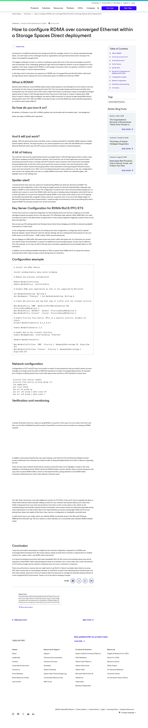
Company (90, 8)
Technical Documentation (53, 657)
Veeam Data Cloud (82, 665)
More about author (27, 607)
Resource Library (113, 661)
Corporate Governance (20, 665)
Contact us (16, 669)
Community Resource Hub (53, 677)
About (14, 653)
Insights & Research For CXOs (118, 653)
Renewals (47, 665)
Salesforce (79, 677)
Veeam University (50, 669)
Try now (109, 8)
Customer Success (50, 661)
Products (35, 8)
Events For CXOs (113, 657)
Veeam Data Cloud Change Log (55, 673)
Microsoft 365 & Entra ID (84, 673)
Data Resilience (81, 657)
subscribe (78, 641)
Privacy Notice (81, 709)
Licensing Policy (112, 709)
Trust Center (16, 681)
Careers (15, 661)
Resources (58, 8)
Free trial (128, 8)
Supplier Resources (127, 709)
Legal (103, 709)
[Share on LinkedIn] (91, 581)
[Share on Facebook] (73, 581)
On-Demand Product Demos (117, 677)
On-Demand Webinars (115, 669)
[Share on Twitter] (79, 581)
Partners (70, 8)
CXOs (80, 8)
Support (47, 653)
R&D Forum (48, 681)
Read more (126, 129)
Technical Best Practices (116, 102)
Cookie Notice (93, 709)
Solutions (46, 8)
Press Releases (17, 673)
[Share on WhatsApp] (85, 581)
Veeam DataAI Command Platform (88, 653)
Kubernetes (80, 681)
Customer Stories (113, 673)
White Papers (112, 665)
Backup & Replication (83, 685)
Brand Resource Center (20, 677)
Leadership (16, 657)
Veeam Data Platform (83, 661)
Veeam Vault (80, 669)
